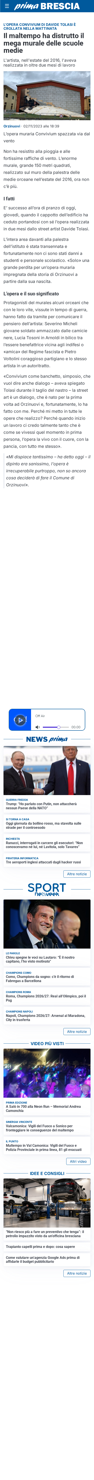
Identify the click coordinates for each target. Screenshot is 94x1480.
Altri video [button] (78, 1161)
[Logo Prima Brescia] (47, 6)
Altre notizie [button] (77, 874)
